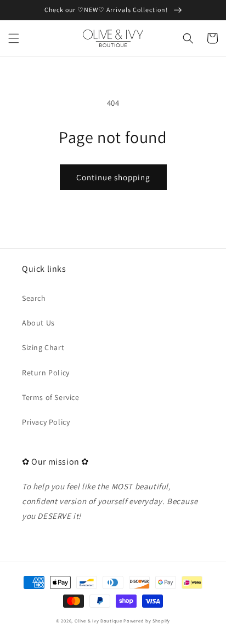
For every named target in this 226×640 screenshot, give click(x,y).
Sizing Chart (43, 347)
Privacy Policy (46, 422)
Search (34, 298)
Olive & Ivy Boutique (98, 621)
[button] (14, 38)
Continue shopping (113, 177)
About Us (38, 323)
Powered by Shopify (146, 621)
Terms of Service (51, 397)
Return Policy (46, 373)
